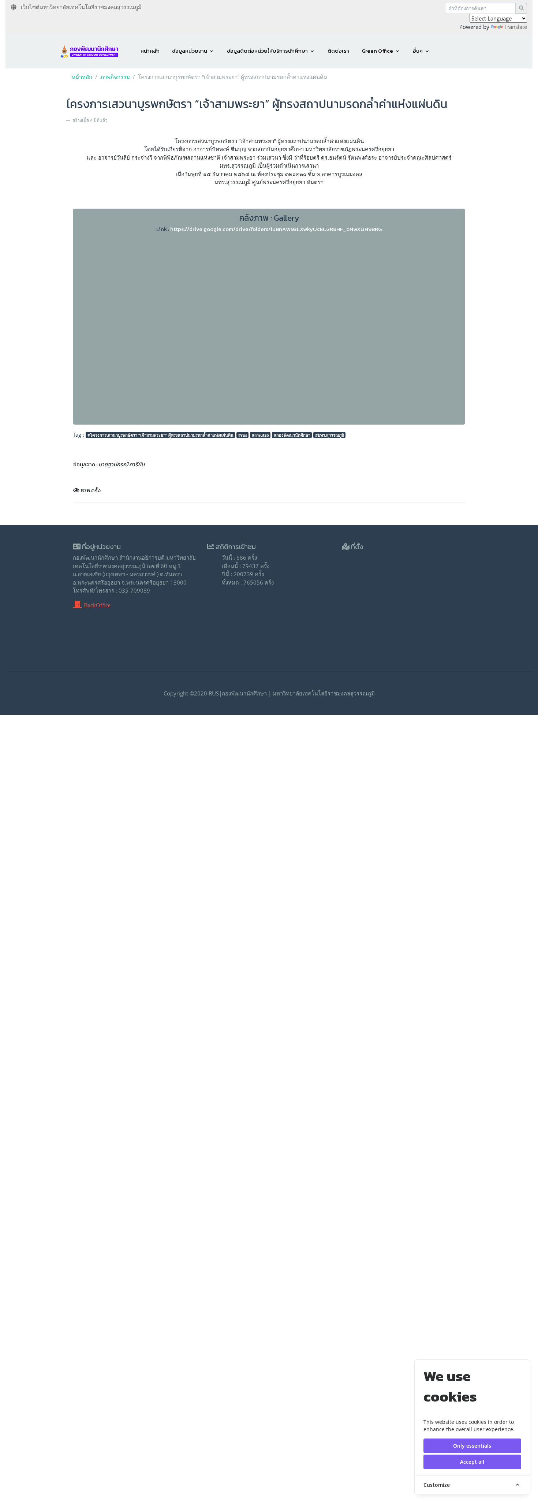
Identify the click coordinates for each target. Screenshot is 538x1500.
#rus (242, 435)
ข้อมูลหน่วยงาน (189, 50)
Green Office (377, 50)
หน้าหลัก (150, 50)
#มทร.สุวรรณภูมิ (329, 435)
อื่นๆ (418, 50)
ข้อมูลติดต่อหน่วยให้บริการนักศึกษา (267, 50)
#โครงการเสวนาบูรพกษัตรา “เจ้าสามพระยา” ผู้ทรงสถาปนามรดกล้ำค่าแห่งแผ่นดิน (160, 435)
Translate (515, 26)
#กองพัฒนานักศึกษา (292, 435)
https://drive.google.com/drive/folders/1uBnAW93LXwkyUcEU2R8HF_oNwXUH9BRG (276, 229)
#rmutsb (260, 435)
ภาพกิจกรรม (115, 77)
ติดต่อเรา (338, 50)
